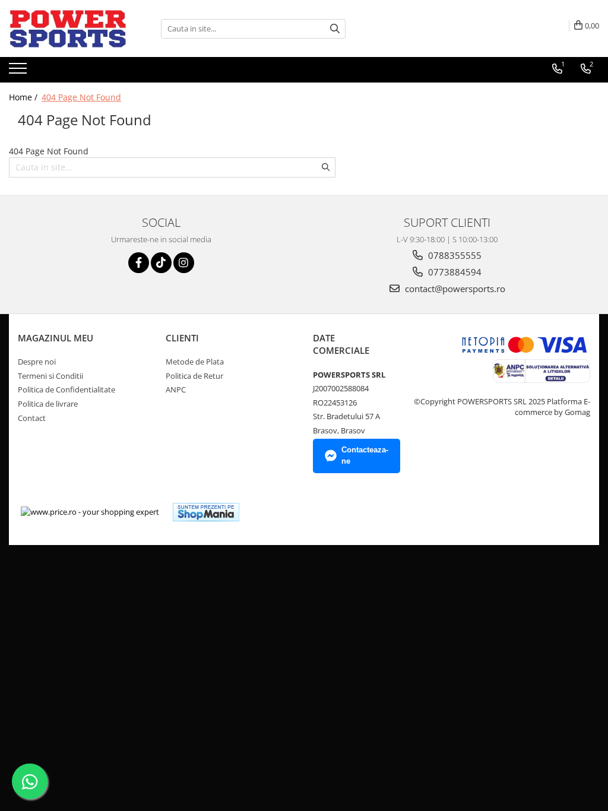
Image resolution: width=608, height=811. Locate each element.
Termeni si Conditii (50, 375)
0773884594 (454, 272)
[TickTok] (161, 262)
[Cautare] (335, 29)
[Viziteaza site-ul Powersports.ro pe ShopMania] (206, 512)
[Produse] (19, 72)
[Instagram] (183, 262)
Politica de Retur (194, 375)
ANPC (176, 389)
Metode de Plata (195, 361)
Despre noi (37, 361)
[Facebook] (138, 262)
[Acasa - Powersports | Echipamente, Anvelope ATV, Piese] (68, 28)
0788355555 (454, 255)
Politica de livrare (48, 403)
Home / (24, 97)
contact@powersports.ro (454, 288)
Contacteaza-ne (364, 455)
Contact (32, 418)
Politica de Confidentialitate (66, 389)
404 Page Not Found (81, 97)
